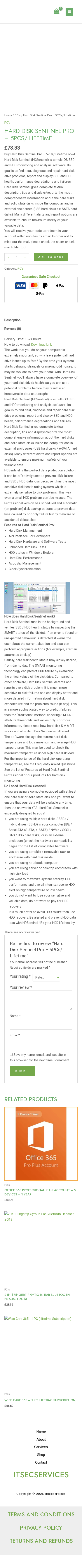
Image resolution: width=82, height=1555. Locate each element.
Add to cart (51, 257)
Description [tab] (12, 320)
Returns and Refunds (41, 1541)
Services (41, 1447)
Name (15, 1016)
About (41, 1439)
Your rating (20, 976)
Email (15, 1035)
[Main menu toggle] (69, 11)
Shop (41, 1455)
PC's (18, 115)
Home (8, 115)
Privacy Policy (41, 1528)
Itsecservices (25, 11)
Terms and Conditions (41, 1514)
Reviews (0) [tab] (12, 329)
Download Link (41, 345)
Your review (21, 987)
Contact (41, 1462)
